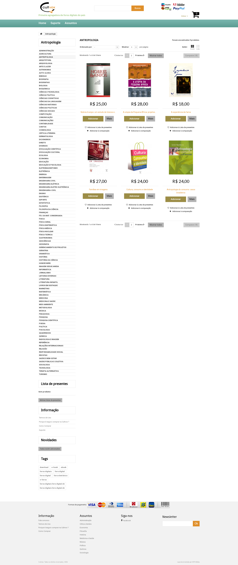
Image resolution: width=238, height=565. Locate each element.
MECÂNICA (43, 295)
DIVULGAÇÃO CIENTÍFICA (50, 149)
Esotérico (43, 197)
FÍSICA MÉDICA (45, 228)
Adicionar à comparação (99, 131)
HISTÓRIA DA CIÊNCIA (48, 260)
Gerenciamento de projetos (52, 247)
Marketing (44, 289)
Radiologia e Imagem (49, 339)
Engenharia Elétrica (49, 184)
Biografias (44, 82)
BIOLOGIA (43, 86)
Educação (44, 162)
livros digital (45, 476)
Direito (42, 143)
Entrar (183, 16)
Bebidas (43, 76)
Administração (46, 51)
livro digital (60, 471)
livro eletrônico (60, 476)
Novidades (49, 440)
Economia (43, 158)
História (43, 257)
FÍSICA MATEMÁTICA (48, 225)
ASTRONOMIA (45, 70)
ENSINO (42, 193)
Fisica (42, 219)
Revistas (43, 355)
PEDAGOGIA (44, 314)
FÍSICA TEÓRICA (45, 235)
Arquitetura (45, 60)
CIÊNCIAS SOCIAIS (47, 111)
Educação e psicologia (50, 165)
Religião (43, 349)
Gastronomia (45, 238)
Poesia (42, 323)
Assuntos (71, 23)
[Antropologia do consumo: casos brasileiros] (181, 157)
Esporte (43, 200)
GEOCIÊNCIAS (45, 241)
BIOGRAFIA (43, 79)
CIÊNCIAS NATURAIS (47, 105)
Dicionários (44, 139)
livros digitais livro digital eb (52, 484)
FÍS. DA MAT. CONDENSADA (50, 216)
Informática (45, 270)
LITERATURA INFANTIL (48, 282)
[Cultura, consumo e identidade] (139, 157)
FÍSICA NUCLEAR (46, 231)
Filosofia (43, 206)
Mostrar (125, 47)
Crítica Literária (47, 133)
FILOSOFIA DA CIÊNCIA (48, 209)
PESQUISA (43, 317)
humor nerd (45, 263)
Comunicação (45, 117)
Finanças (43, 212)
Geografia (44, 244)
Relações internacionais (51, 346)
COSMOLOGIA (45, 130)
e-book (55, 467)
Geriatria (43, 250)
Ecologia (43, 155)
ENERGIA (43, 174)
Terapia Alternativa (49, 371)
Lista (198, 49)
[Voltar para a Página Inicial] (41, 34)
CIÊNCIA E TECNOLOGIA (49, 92)
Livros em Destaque (48, 285)
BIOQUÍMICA (44, 89)
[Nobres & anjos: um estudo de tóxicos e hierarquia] (98, 80)
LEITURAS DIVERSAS (47, 276)
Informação (50, 410)
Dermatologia (46, 136)
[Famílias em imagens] (98, 157)
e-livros (43, 480)
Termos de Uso (45, 418)
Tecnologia (44, 368)
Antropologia (46, 57)
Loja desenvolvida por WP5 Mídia (188, 562)
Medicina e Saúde (47, 301)
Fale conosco (43, 520)
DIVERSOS (43, 146)
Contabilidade (46, 124)
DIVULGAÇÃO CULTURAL (49, 152)
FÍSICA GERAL (45, 222)
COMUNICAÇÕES (46, 120)
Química (43, 336)
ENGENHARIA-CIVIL (47, 190)
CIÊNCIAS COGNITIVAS (49, 98)
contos (42, 127)
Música (42, 311)
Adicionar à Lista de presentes (99, 127)
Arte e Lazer (45, 67)
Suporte (55, 23)
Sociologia (44, 365)
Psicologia (44, 330)
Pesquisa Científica (48, 320)
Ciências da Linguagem (50, 101)
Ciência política (47, 95)
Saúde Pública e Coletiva (51, 361)
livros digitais (46, 471)
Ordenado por (86, 47)
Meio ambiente (46, 304)
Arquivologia (45, 63)
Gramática (44, 254)
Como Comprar (45, 426)
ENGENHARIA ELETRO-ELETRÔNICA (54, 187)
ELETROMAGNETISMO (48, 168)
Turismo (43, 374)
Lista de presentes (54, 384)
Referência (44, 342)
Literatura (44, 279)
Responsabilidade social (51, 352)
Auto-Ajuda (45, 73)
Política (43, 327)
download (44, 467)
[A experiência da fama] (181, 80)
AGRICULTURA (45, 54)
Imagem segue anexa (49, 266)
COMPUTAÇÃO (45, 114)
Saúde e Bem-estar (48, 358)
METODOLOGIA (45, 308)
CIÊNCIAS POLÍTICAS (48, 108)
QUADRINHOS (45, 333)
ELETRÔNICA (44, 171)
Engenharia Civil (47, 181)
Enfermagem (45, 178)
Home (42, 23)
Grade (192, 49)
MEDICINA (43, 298)
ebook (63, 467)
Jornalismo (45, 273)
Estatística (44, 203)
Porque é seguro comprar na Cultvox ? (54, 422)
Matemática (45, 292)
